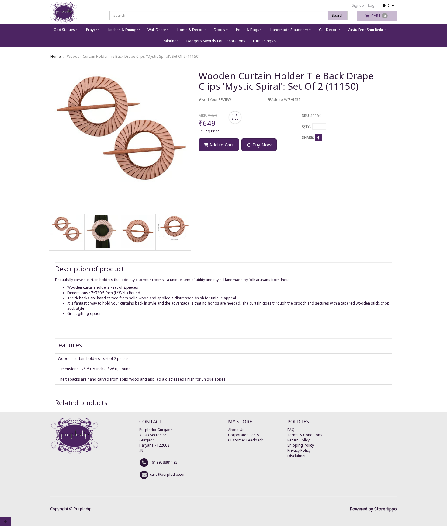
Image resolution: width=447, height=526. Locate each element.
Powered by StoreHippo (373, 509)
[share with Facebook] (318, 137)
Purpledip (83, 508)
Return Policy (298, 440)
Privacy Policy (298, 450)
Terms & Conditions (304, 434)
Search (338, 15)
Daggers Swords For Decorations (215, 41)
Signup (358, 5)
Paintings (171, 41)
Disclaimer (296, 455)
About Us (236, 429)
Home (55, 56)
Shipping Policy (300, 445)
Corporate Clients (243, 434)
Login (373, 5)
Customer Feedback (245, 440)
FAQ (291, 429)
